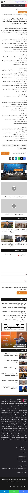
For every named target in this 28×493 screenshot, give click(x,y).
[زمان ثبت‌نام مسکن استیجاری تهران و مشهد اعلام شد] (21, 224)
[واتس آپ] (19, 158)
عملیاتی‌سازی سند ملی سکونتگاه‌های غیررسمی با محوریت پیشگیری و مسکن (14, 174)
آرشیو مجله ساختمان (21, 456)
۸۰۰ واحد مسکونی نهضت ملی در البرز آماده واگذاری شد (21, 243)
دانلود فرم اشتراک (22, 461)
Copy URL (5, 153)
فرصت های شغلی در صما (21, 466)
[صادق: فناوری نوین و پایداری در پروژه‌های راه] (23, 362)
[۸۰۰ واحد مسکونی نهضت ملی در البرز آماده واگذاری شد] (21, 238)
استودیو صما (23, 452)
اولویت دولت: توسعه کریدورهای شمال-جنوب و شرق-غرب (9, 387)
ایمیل (25, 281)
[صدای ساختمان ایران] (21, 2)
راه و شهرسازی (6, 145)
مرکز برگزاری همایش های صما (20, 447)
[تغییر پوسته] (4, 2)
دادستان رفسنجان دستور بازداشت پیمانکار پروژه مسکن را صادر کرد (11, 354)
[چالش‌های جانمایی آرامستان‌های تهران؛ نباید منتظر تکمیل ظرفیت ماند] (23, 376)
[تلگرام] (16, 158)
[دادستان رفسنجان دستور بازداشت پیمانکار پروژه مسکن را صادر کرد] (23, 356)
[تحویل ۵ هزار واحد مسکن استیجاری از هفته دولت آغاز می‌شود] (7, 224)
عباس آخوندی (22, 149)
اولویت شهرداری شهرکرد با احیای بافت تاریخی (10, 381)
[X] (21, 158)
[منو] (2, 2)
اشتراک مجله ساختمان (21, 459)
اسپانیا (23, 145)
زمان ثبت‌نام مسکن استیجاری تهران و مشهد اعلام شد (21, 230)
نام (26, 274)
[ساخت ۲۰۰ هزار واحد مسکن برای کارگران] (23, 369)
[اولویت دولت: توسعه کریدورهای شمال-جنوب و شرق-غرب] (23, 389)
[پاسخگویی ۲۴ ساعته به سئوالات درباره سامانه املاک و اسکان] (7, 238)
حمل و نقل (15, 145)
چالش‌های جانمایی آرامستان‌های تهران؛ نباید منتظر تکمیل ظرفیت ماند (9, 374)
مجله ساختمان (23, 449)
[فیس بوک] (24, 158)
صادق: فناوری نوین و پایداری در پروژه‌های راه (11, 361)
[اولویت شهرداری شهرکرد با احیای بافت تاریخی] (23, 382)
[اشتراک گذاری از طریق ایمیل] (13, 158)
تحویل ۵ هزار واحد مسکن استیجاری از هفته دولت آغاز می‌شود (7, 231)
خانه (25, 9)
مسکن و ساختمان (19, 9)
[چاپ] (10, 158)
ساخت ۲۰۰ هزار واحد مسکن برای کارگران (11, 368)
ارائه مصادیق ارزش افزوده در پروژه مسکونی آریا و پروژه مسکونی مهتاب (14, 345)
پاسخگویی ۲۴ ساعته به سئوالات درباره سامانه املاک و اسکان (7, 244)
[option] (14, 171)
